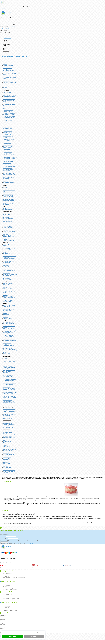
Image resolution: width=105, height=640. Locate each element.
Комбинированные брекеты (9, 326)
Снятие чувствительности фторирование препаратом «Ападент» (9, 233)
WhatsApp (12, 26)
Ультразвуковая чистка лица (9, 437)
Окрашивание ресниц (8, 436)
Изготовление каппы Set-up (9, 331)
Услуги (4, 42)
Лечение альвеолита (7, 318)
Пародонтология (7, 356)
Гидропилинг (6, 464)
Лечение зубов (6, 242)
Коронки (5, 185)
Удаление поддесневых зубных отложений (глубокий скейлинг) (10, 393)
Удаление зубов (6, 281)
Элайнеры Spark (6, 327)
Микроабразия (6, 217)
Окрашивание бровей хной (9, 434)
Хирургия (5, 303)
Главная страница (3, 58)
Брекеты (5, 320)
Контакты (5, 52)
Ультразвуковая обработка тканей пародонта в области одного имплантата (9, 397)
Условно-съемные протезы (9, 173)
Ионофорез (5, 472)
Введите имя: (3, 536)
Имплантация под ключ (8, 114)
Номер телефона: (3, 538)
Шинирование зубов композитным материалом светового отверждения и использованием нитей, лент (9, 403)
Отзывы (4, 49)
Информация (6, 51)
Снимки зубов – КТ (7, 420)
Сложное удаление (7, 301)
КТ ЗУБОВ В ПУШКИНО (7, 423)
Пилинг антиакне (7, 447)
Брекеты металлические (8, 323)
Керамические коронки (8, 195)
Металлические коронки (8, 199)
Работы (4, 48)
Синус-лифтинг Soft (8, 119)
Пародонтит (6, 359)
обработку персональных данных (52, 540)
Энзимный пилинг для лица (9, 449)
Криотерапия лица (7, 463)
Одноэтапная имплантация (9, 95)
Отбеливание (6, 212)
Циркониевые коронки (8, 194)
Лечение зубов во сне (8, 61)
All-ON (4, 85)
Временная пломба (7, 279)
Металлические (7, 143)
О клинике (5, 40)
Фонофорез (5, 462)
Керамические (7, 140)
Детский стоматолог (8, 407)
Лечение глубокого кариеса (9, 248)
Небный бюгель (6, 353)
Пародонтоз (6, 364)
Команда (5, 41)
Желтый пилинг (6, 459)
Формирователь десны (8, 314)
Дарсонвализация (7, 467)
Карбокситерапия (7, 457)
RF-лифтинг (5, 466)
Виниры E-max (6, 208)
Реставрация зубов (7, 211)
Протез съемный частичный (10, 164)
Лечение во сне (6, 44)
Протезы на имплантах (8, 172)
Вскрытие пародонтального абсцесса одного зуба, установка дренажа (9, 375)
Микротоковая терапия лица (9, 471)
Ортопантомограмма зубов (9, 424)
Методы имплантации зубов (9, 122)
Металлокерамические (9, 139)
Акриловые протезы (7, 146)
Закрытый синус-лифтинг (9, 117)
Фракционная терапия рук (9, 470)
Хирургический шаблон (8, 132)
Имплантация (6, 90)
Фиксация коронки (7, 192)
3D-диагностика (6, 422)
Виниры (4, 206)
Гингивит (5, 358)
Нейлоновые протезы (8, 145)
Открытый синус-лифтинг (9, 116)
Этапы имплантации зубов (9, 99)
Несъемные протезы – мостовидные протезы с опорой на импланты (8, 169)
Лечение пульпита (7, 249)
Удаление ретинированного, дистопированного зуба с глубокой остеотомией (9, 299)
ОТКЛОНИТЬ (33, 636)
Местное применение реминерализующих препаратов (7, 229)
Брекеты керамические (8, 322)
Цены (4, 47)
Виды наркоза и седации (8, 75)
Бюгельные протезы (7, 147)
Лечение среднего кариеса (9, 247)
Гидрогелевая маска (7, 458)
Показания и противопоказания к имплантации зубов (7, 127)
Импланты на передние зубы (9, 103)
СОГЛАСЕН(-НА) (12, 636)
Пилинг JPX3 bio (6, 446)
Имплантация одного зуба (9, 113)
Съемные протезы (7, 163)
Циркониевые (7, 141)
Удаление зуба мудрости (8, 296)
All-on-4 (5, 87)
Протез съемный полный (9, 166)
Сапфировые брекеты (7, 324)
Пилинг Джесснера (7, 461)
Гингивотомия (6, 377)
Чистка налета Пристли (8, 240)
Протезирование (15, 58)
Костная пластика (8, 120)
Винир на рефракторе (7, 209)
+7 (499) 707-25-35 (4, 28)
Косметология (6, 429)
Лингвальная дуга (7, 354)
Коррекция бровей (7, 430)
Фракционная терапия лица (9, 468)
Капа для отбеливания (8, 218)
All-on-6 (5, 88)
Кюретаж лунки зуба (7, 310)
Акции (4, 45)
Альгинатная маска (7, 450)
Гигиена (4, 223)
